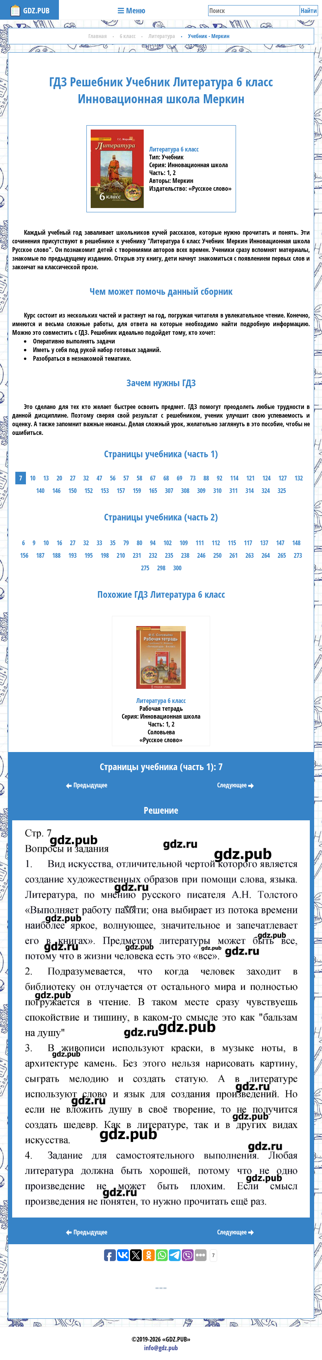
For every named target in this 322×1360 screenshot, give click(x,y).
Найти (309, 10)
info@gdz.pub (161, 1348)
